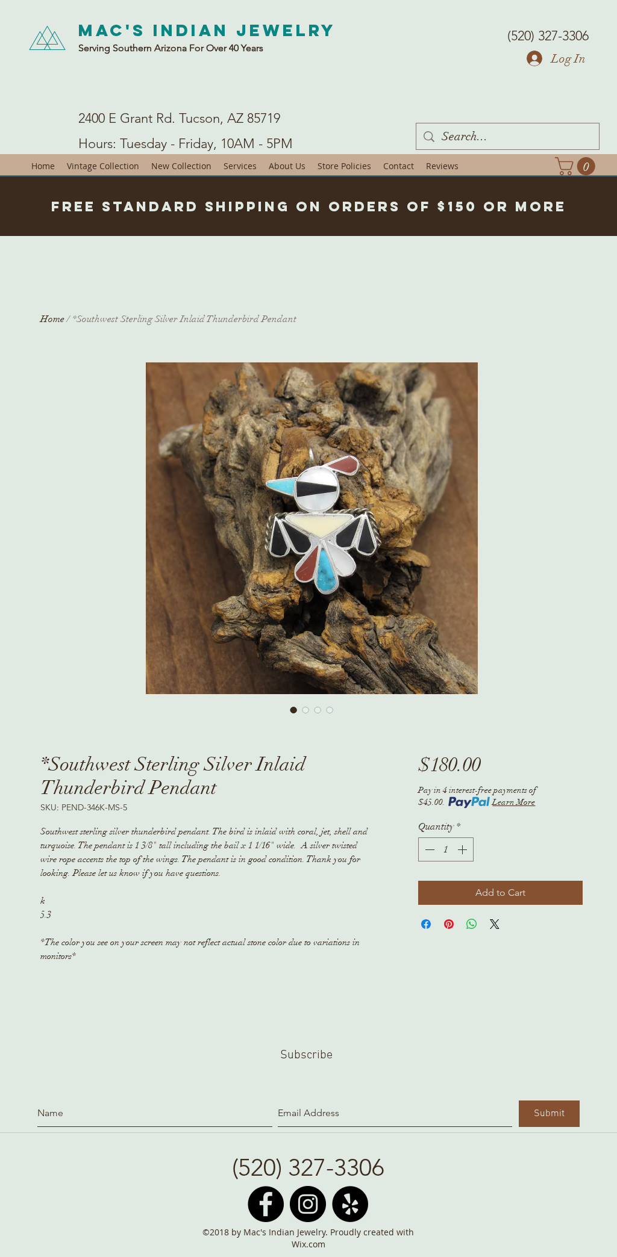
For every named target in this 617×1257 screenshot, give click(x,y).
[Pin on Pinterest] (449, 924)
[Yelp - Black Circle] (350, 1204)
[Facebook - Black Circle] (266, 1204)
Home (52, 319)
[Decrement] (428, 849)
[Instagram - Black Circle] (308, 1204)
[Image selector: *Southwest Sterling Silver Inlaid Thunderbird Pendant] (293, 710)
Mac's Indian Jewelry (207, 30)
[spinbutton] (446, 849)
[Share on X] (494, 924)
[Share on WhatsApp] (472, 924)
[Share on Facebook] (426, 924)
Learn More (513, 802)
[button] (577, 166)
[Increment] (463, 849)
